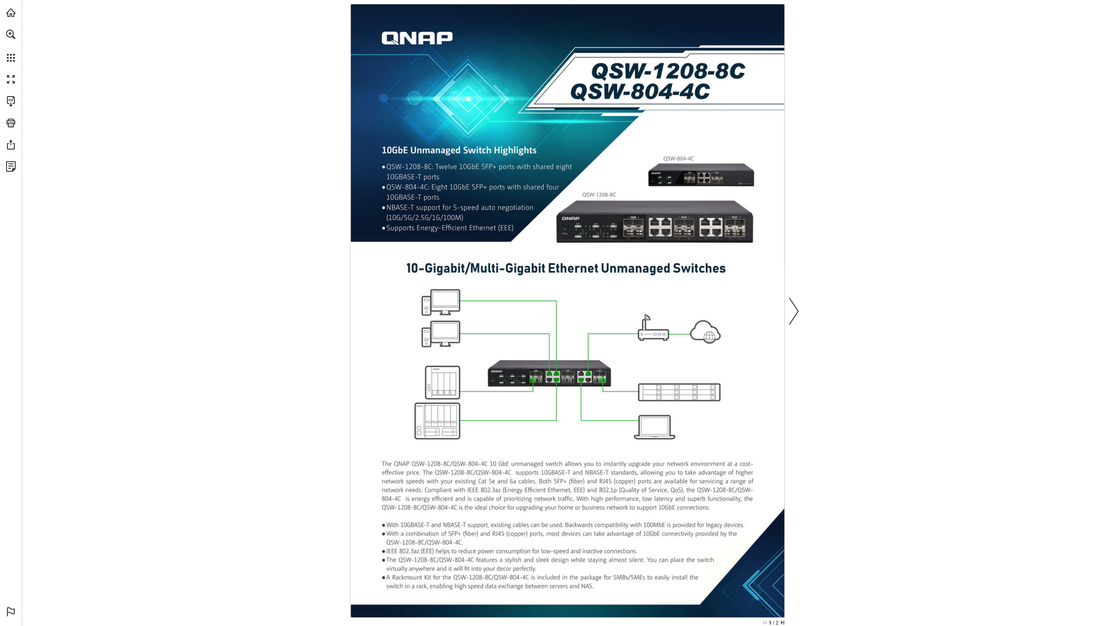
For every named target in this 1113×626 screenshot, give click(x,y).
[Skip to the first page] (764, 622)
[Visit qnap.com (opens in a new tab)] (11, 12)
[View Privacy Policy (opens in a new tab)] (11, 166)
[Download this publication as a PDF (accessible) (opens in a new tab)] (11, 101)
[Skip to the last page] (782, 622)
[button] (11, 34)
